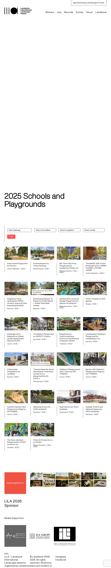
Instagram (61, 557)
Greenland (64, 412)
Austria (10, 377)
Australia (36, 339)
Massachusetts (66, 271)
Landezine (101, 12)
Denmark (36, 412)
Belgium (36, 308)
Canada (10, 447)
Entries (79, 12)
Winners (50, 12)
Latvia (9, 344)
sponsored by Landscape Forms (88, 3)
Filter (11, 237)
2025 (23, 269)
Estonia (10, 308)
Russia (88, 304)
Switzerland (38, 381)
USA (75, 271)
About (89, 12)
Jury (59, 12)
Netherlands (38, 269)
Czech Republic (13, 269)
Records (68, 12)
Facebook (61, 560)
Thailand (63, 344)
